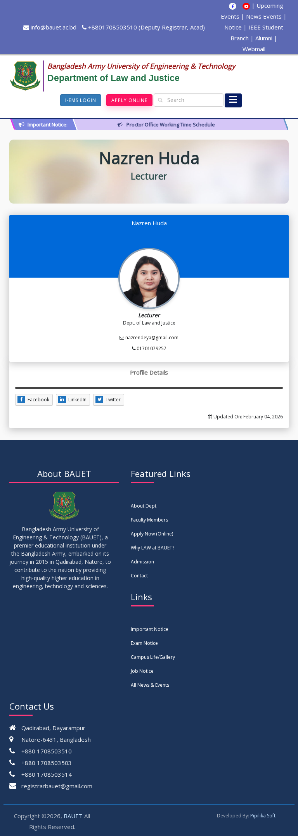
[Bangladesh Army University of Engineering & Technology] (28, 76)
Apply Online (129, 100)
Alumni (263, 38)
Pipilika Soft (262, 815)
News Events (264, 16)
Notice (233, 27)
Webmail (254, 49)
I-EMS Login (80, 100)
